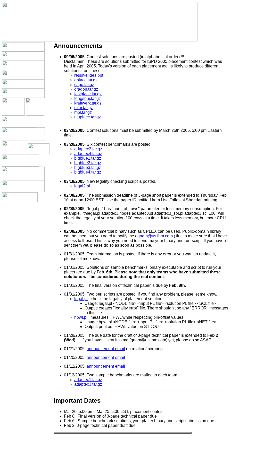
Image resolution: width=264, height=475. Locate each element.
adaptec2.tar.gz (88, 149)
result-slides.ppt (88, 75)
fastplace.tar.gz (88, 94)
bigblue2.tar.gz (87, 163)
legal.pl (81, 299)
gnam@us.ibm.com (155, 236)
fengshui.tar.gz (87, 98)
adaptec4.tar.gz (88, 153)
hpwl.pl (80, 317)
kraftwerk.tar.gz (88, 103)
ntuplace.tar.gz (87, 117)
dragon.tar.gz (86, 89)
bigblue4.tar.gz (87, 172)
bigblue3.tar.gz (87, 167)
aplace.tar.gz (85, 80)
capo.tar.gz (84, 84)
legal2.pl (82, 186)
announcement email (106, 349)
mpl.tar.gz (83, 112)
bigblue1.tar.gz (87, 158)
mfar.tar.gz (83, 108)
